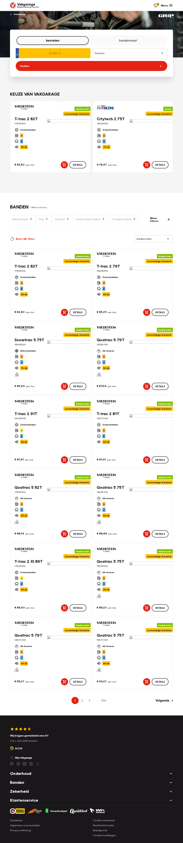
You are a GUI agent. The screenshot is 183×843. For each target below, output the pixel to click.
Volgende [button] (162, 700)
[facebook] (12, 764)
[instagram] (24, 764)
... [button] (96, 700)
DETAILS (78, 164)
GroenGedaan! (58, 811)
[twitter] (37, 764)
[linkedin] (31, 764)
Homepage (19, 14)
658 (103, 700)
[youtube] (18, 764)
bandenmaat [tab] (128, 40)
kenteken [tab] (52, 40)
